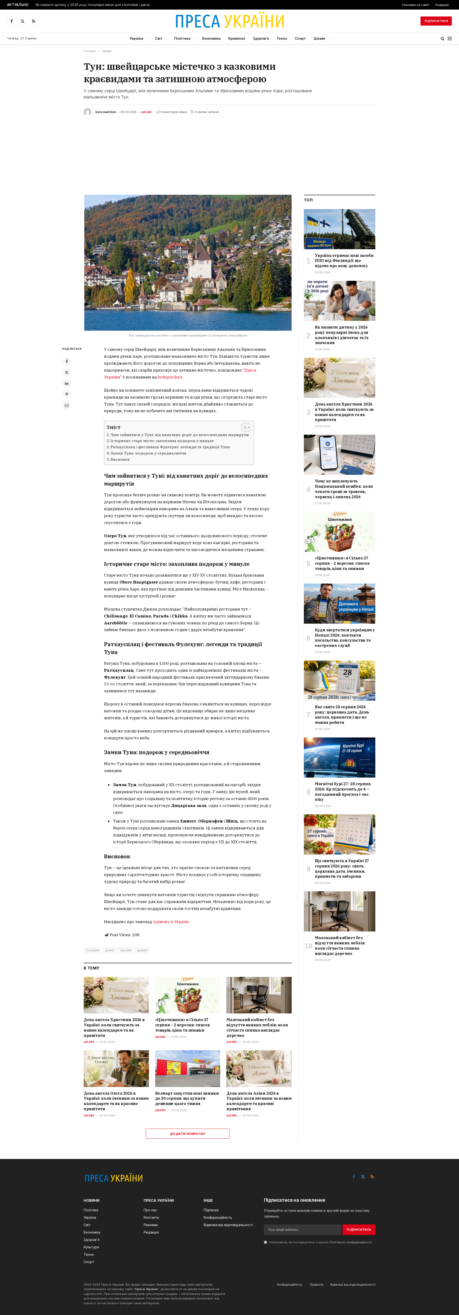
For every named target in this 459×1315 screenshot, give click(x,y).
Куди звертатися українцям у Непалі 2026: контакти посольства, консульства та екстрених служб (345, 638)
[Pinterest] (66, 394)
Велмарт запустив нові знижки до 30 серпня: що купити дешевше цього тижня (187, 1098)
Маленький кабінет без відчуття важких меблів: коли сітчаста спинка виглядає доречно (257, 1027)
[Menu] (450, 38)
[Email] (66, 405)
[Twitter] (66, 372)
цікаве (142, 950)
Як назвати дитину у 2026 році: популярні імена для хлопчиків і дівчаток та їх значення (95, 5)
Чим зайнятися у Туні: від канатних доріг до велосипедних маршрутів (179, 434)
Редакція (442, 5)
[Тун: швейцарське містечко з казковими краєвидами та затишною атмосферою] (188, 263)
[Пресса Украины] (229, 21)
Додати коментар (187, 1134)
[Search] (442, 38)
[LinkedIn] (66, 383)
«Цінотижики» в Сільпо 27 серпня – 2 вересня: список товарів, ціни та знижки (182, 1025)
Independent (170, 377)
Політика (182, 38)
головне (92, 950)
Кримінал (236, 38)
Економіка (211, 38)
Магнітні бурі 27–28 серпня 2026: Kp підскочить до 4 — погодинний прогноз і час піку (343, 791)
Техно (282, 38)
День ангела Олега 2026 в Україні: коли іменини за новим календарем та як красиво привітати (116, 1101)
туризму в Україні (171, 921)
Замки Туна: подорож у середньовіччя (148, 453)
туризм (125, 950)
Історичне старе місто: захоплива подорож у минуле (162, 440)
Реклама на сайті (415, 5)
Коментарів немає (174, 112)
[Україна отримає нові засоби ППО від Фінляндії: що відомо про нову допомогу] (339, 229)
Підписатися (436, 21)
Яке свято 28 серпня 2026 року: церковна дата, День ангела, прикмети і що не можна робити (342, 714)
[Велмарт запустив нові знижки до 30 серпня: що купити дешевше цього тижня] (187, 1068)
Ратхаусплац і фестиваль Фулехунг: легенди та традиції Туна (170, 446)
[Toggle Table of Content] (243, 427)
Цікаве (319, 38)
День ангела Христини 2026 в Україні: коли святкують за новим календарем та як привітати (114, 1027)
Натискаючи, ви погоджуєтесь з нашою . (320, 1242)
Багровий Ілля (105, 112)
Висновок (120, 459)
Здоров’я (261, 38)
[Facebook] (66, 361)
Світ (159, 38)
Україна (136, 38)
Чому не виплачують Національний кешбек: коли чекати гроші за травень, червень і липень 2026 (344, 489)
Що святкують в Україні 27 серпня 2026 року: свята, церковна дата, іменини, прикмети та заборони (342, 868)
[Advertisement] (229, 151)
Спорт (300, 38)
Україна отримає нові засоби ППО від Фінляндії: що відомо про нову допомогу (344, 260)
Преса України (146, 1289)
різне (109, 950)
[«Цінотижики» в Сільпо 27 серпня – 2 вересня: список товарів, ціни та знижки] (187, 995)
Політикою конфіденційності (351, 1242)
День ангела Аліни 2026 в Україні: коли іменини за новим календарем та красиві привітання (258, 1101)
